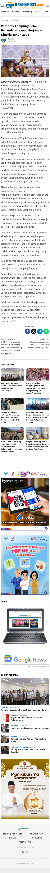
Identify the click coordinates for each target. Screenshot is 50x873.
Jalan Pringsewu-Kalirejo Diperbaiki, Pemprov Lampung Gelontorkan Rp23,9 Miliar (10, 417)
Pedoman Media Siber (12, 834)
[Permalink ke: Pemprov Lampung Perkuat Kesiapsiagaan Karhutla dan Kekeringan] (12, 374)
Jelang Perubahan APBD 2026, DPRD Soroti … (28, 750)
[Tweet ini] (33, 331)
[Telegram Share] (40, 331)
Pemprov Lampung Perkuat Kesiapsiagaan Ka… (23, 710)
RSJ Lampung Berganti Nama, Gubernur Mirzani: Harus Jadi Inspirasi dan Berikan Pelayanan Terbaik (37, 417)
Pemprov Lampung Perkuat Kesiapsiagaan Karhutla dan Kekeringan (11, 387)
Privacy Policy (36, 834)
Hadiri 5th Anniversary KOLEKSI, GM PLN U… (30, 729)
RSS (26, 852)
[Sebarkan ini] (27, 331)
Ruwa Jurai (15, 715)
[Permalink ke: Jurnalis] (4, 40)
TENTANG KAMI (24, 842)
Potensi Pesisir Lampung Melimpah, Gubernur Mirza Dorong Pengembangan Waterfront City (37, 388)
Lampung (4, 707)
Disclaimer (37, 838)
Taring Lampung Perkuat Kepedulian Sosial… (28, 740)
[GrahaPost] (25, 5)
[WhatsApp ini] (46, 331)
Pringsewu (15, 747)
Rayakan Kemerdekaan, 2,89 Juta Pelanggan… (26, 718)
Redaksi (12, 838)
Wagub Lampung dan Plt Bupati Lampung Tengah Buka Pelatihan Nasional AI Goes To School (37, 445)
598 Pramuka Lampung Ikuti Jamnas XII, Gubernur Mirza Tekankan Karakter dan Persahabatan (11, 446)
